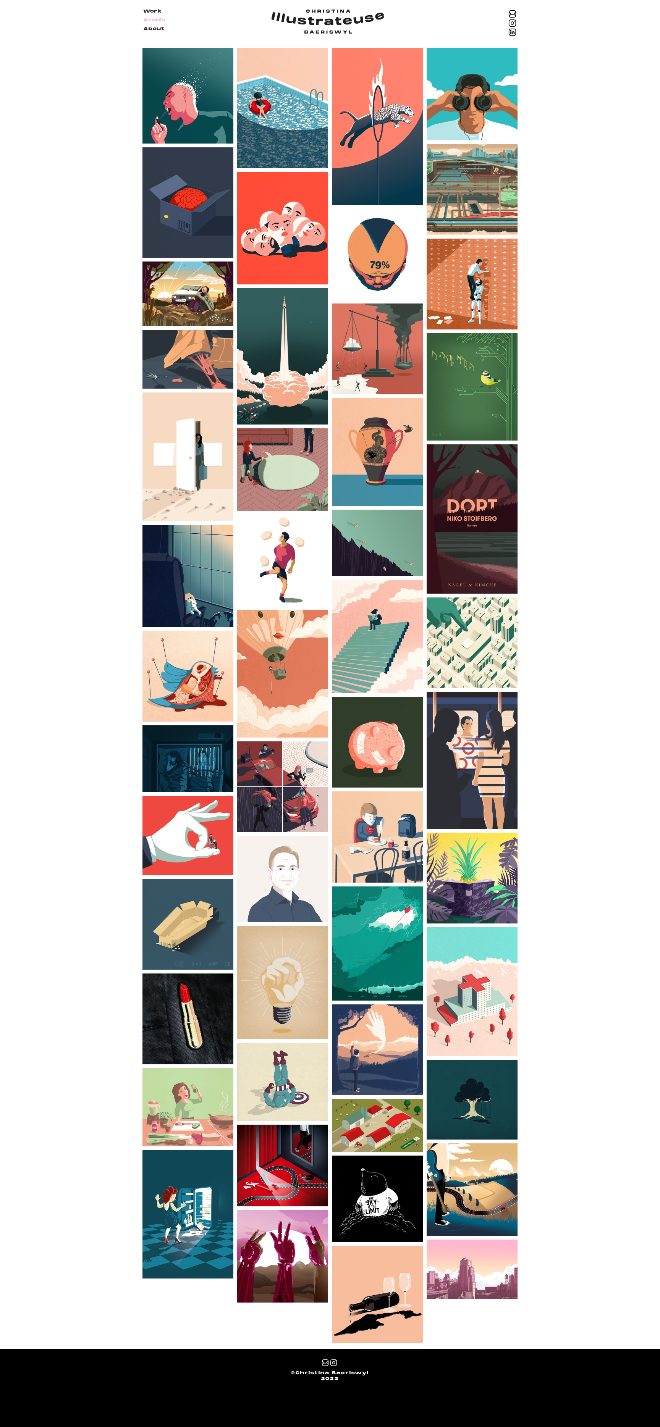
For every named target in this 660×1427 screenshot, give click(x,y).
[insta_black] (512, 23)
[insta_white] (333, 1362)
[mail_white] (325, 1362)
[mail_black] (512, 14)
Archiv (154, 20)
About (153, 29)
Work (152, 11)
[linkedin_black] (512, 32)
